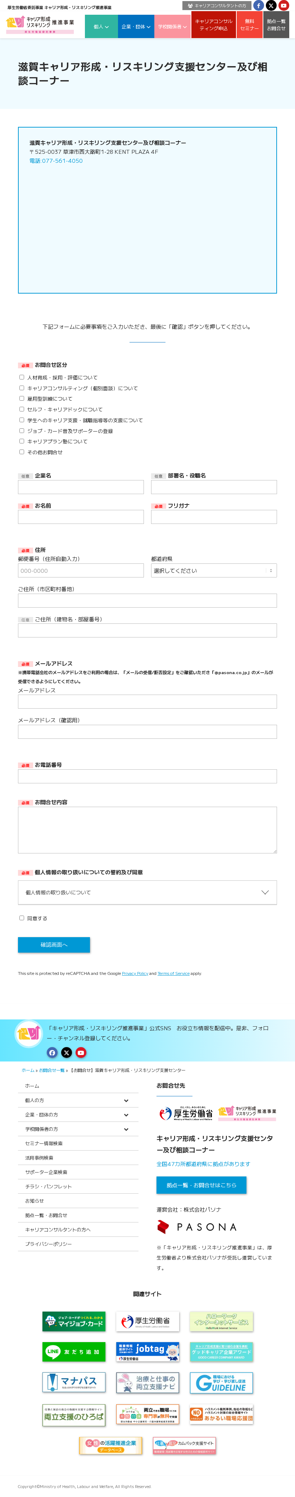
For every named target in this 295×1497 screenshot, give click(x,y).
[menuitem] (215, 5)
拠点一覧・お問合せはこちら (202, 1185)
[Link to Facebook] (258, 5)
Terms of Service (174, 973)
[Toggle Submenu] (126, 1100)
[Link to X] (271, 5)
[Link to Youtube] (283, 5)
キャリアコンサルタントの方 (220, 5)
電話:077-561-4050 (56, 160)
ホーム (28, 1070)
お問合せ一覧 (52, 1070)
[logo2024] (40, 24)
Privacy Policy (135, 973)
